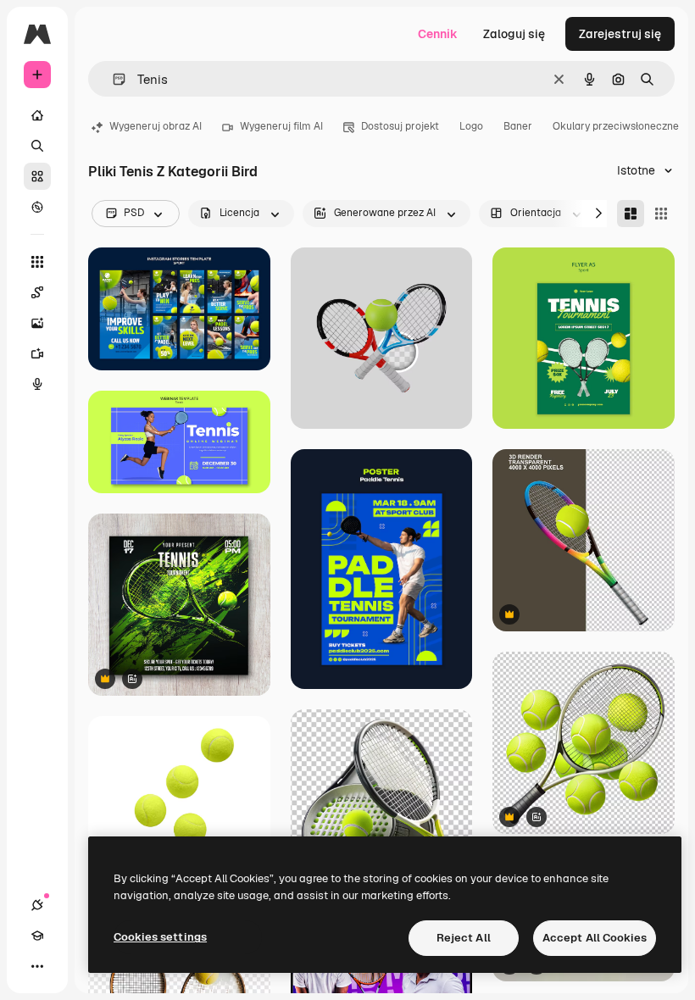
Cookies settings (160, 937)
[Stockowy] (37, 176)
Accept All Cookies (594, 938)
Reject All (463, 938)
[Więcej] (37, 966)
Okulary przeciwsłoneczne (616, 126)
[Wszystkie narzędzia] (37, 261)
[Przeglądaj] (37, 206)
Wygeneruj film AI (281, 126)
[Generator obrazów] (37, 322)
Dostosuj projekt (400, 126)
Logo (471, 126)
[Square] (661, 213)
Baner (517, 126)
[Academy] (37, 935)
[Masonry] (630, 213)
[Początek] (37, 115)
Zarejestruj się (620, 34)
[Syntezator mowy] (37, 383)
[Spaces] (37, 292)
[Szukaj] (37, 145)
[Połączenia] (37, 905)
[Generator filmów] (37, 353)
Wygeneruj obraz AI (155, 126)
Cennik (438, 34)
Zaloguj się (514, 34)
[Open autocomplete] (112, 79)
